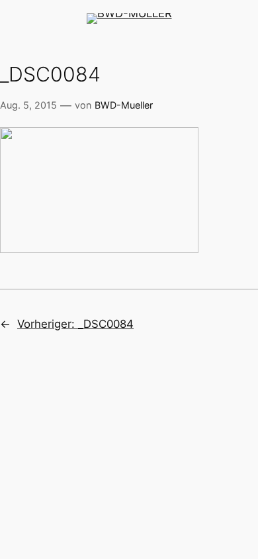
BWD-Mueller (124, 105)
